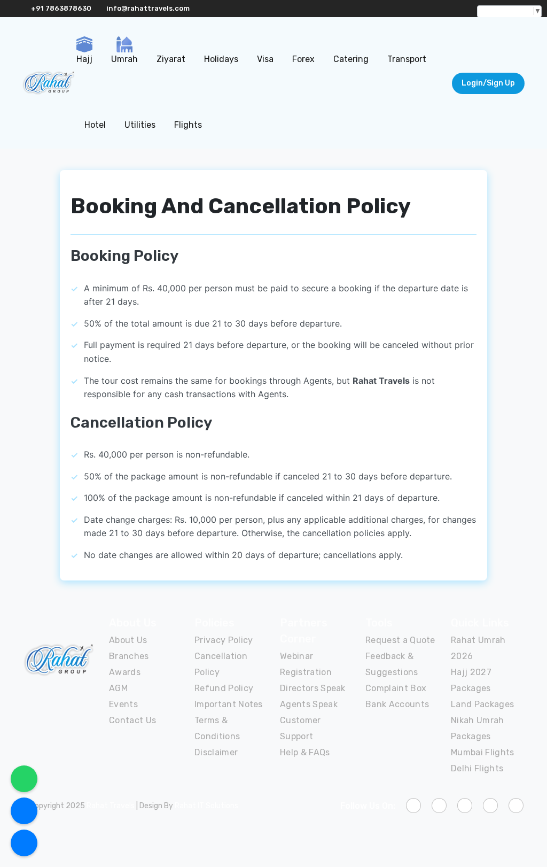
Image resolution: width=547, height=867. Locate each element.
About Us (128, 640)
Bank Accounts (397, 704)
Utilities (139, 125)
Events (123, 704)
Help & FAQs (305, 752)
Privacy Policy (223, 640)
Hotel (95, 125)
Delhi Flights (477, 768)
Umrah (124, 59)
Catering (351, 59)
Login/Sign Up (488, 83)
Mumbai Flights (482, 752)
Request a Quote (400, 640)
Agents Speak (309, 704)
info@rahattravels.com (148, 8)
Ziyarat (171, 59)
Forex (303, 59)
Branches (129, 656)
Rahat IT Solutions (206, 805)
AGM (118, 688)
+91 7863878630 (61, 8)
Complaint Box (395, 688)
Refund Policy (223, 688)
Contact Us (132, 720)
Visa (265, 59)
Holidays (221, 59)
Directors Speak (313, 688)
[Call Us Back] (24, 843)
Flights (188, 125)
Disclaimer (216, 752)
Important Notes (228, 704)
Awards (124, 672)
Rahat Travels (111, 805)
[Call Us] (24, 811)
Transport (406, 59)
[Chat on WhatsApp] (24, 778)
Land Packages (482, 704)
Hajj (84, 59)
